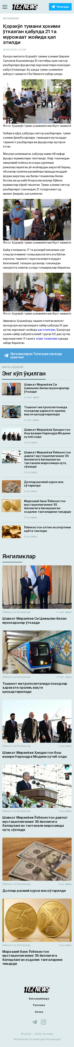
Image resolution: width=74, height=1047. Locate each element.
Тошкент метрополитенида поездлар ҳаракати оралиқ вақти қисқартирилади (34, 687)
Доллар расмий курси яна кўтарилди (34, 890)
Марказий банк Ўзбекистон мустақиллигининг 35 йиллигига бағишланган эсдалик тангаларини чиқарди (32, 957)
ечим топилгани (46, 338)
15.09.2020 (10, 49)
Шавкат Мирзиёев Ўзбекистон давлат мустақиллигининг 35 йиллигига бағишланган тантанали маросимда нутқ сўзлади (35, 823)
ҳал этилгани (46, 329)
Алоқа (39, 1011)
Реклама (39, 1005)
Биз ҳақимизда (39, 998)
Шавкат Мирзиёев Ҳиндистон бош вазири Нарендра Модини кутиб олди (34, 754)
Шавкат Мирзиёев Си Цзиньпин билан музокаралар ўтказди (34, 620)
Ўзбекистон (9, 612)
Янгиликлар (11, 18)
